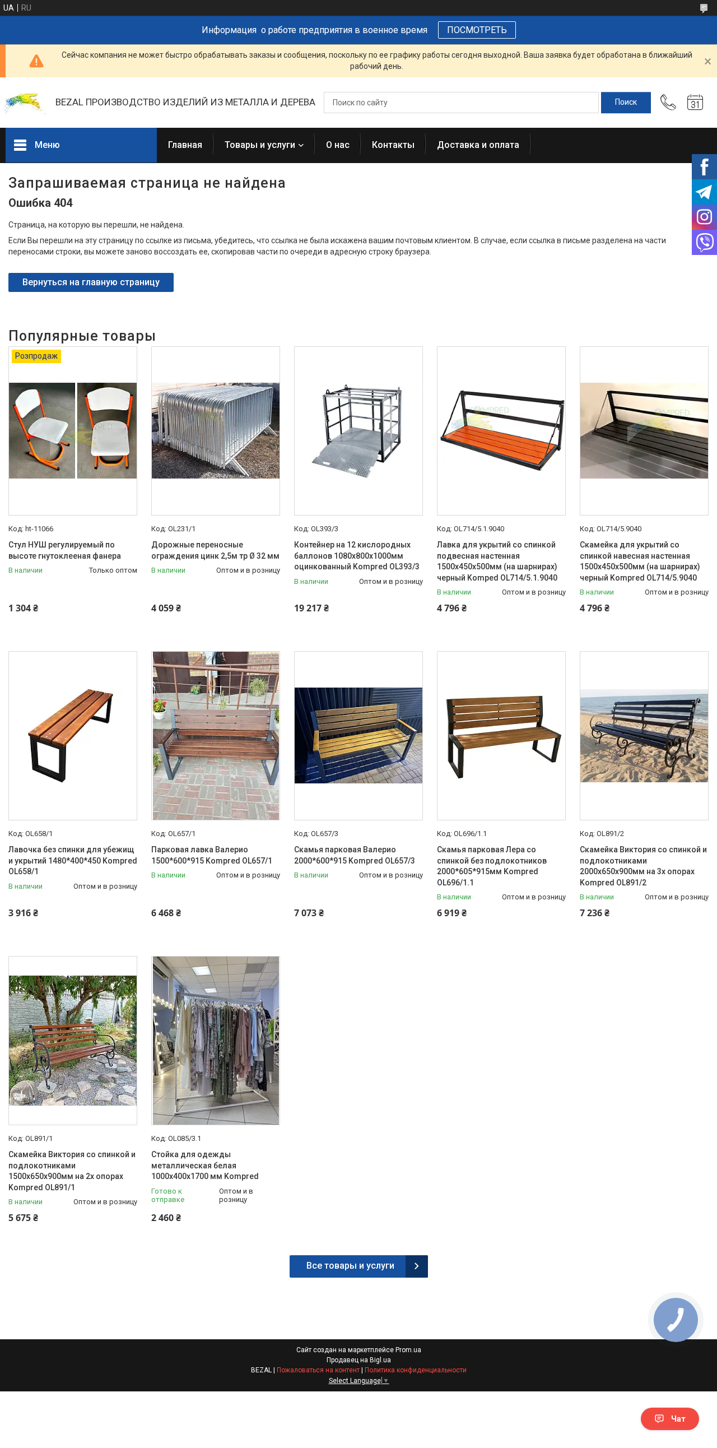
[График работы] (695, 102)
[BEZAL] (25, 102)
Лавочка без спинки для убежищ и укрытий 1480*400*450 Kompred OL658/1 (72, 860)
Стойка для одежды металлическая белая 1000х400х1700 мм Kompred (205, 1165)
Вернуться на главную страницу (91, 282)
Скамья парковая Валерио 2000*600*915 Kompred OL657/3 (354, 855)
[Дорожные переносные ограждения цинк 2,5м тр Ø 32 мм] (215, 431)
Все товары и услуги (350, 1265)
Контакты (393, 145)
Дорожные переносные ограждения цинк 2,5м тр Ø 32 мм (215, 550)
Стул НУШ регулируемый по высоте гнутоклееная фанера (64, 550)
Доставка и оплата (478, 145)
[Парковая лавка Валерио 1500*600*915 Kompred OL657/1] (215, 735)
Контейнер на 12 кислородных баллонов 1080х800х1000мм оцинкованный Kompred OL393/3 (357, 555)
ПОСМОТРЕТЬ (477, 30)
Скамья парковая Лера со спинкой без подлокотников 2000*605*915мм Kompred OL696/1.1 (492, 866)
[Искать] (626, 102)
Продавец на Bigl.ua (359, 1360)
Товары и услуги (260, 145)
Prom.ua (408, 1350)
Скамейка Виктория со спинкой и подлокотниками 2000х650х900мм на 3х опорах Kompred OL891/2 (643, 866)
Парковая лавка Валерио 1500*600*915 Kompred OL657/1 (211, 855)
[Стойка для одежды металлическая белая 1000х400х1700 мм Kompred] (215, 1040)
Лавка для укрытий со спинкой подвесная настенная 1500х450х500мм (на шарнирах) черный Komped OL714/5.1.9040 (497, 561)
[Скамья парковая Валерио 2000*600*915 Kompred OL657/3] (358, 735)
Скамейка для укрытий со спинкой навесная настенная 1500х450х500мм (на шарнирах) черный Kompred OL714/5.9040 (640, 561)
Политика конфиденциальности (416, 1370)
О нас (338, 145)
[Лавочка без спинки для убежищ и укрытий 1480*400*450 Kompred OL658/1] (72, 735)
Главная (185, 145)
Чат (678, 1418)
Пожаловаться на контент (318, 1370)
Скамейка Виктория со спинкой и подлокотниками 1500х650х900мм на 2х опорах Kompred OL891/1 (72, 1171)
